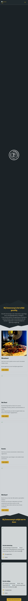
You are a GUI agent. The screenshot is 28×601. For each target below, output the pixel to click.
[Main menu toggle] (25, 2)
